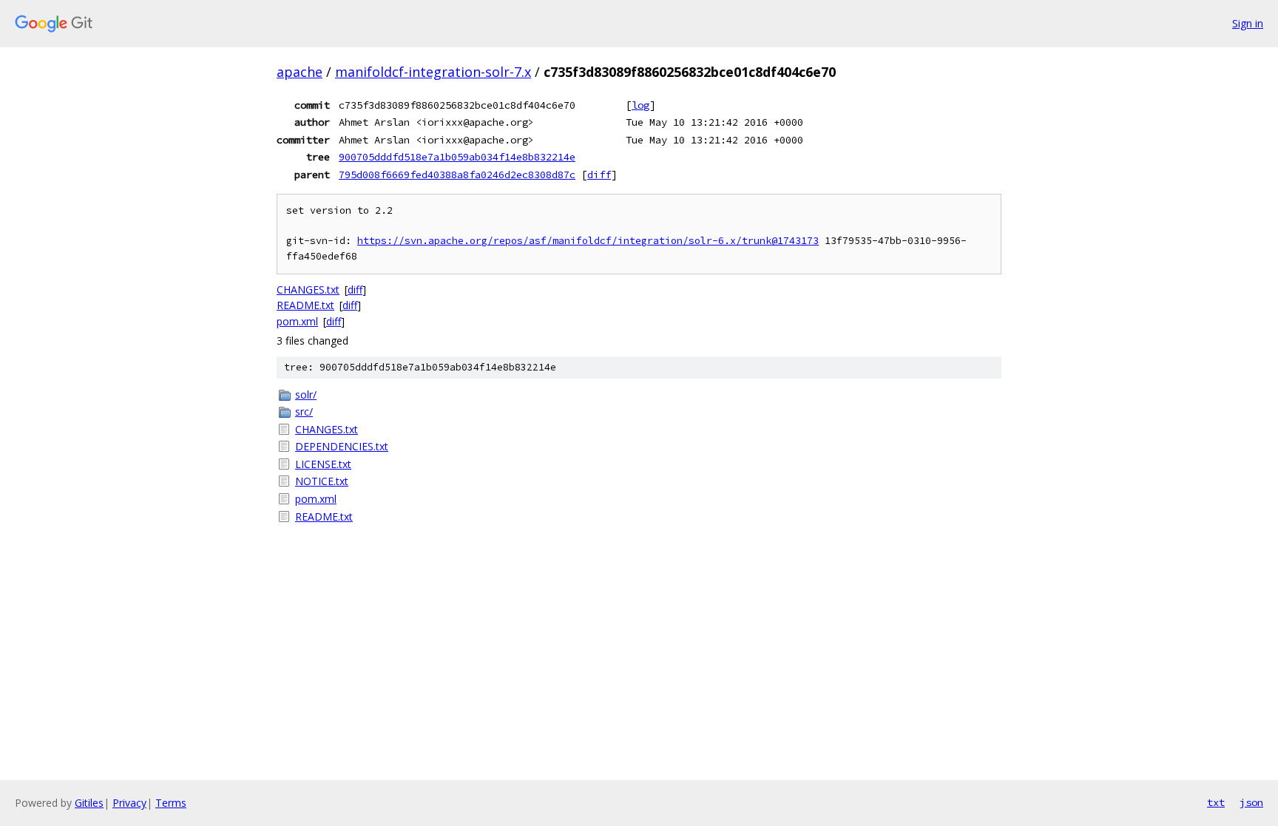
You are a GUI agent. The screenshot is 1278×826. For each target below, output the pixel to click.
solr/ (306, 394)
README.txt (305, 305)
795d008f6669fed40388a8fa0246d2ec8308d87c (457, 174)
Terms (170, 803)
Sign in (1247, 23)
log (640, 105)
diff (599, 174)
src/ (304, 411)
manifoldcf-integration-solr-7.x (433, 72)
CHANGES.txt (308, 289)
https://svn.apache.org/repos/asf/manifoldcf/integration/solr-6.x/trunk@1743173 (588, 240)
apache (299, 72)
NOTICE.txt (321, 481)
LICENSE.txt (323, 464)
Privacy (129, 803)
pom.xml (297, 321)
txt (1216, 802)
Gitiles (89, 803)
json (1251, 802)
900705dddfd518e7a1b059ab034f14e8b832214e (457, 156)
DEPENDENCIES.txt (341, 446)
